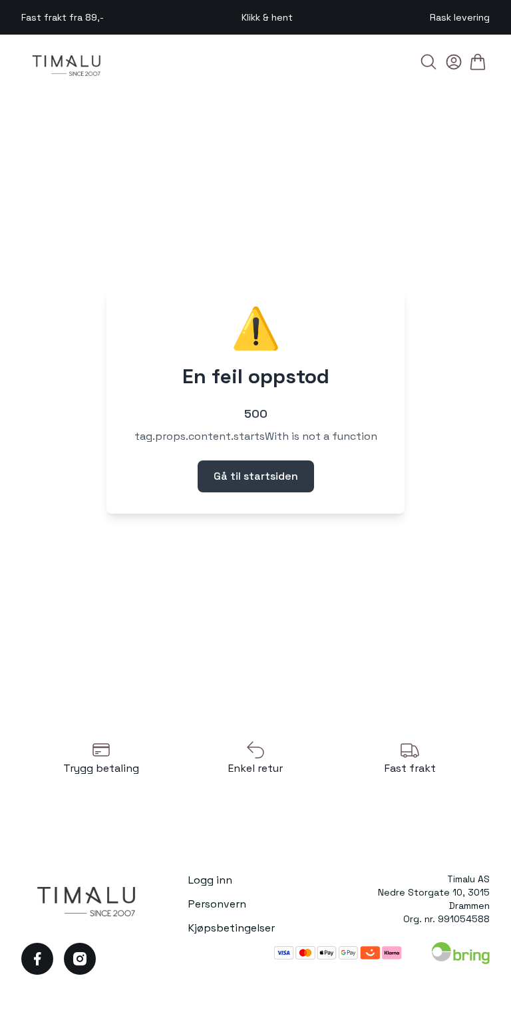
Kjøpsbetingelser (231, 928)
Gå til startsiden (256, 476)
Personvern (217, 904)
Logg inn (210, 880)
